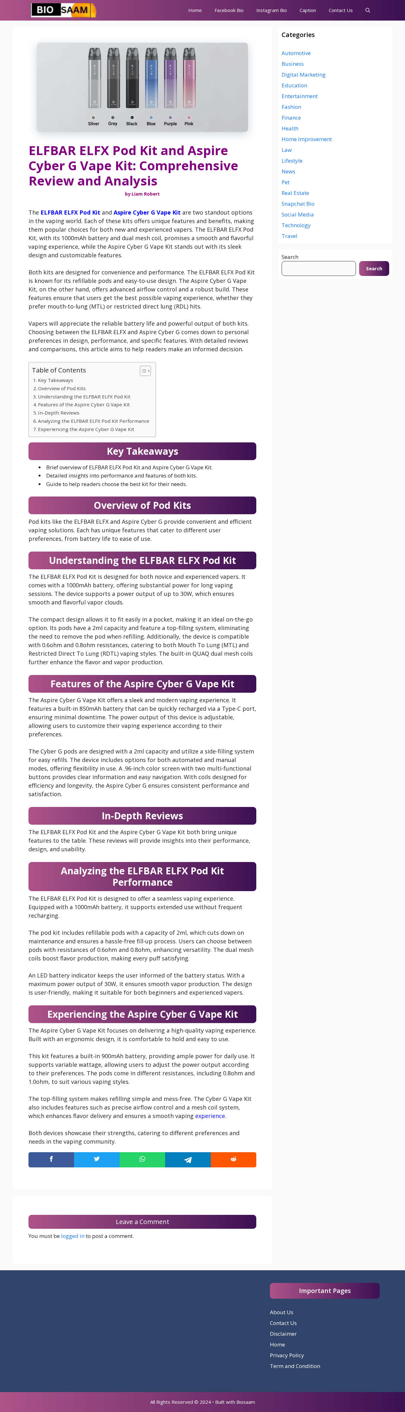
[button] (368, 10)
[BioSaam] (64, 10)
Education (294, 85)
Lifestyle (292, 160)
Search (290, 256)
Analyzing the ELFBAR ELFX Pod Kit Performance (93, 421)
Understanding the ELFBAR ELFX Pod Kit (84, 396)
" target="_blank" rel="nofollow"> (142, 1159)
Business (293, 63)
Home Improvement (307, 139)
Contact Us (341, 10)
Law (287, 149)
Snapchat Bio (298, 203)
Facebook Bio (229, 10)
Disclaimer (283, 1333)
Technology (296, 225)
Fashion (291, 106)
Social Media (298, 214)
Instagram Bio (271, 10)
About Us (281, 1312)
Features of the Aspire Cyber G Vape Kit (84, 404)
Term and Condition (295, 1366)
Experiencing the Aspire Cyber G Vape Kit (86, 429)
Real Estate (295, 193)
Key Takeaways (55, 380)
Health (290, 128)
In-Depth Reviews (58, 412)
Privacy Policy (287, 1355)
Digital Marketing (304, 74)
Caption (308, 10)
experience (210, 1116)
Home (195, 10)
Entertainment (300, 96)
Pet (286, 182)
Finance (291, 117)
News (288, 171)
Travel (289, 236)
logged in (72, 1236)
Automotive (296, 53)
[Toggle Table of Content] (142, 370)
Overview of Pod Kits (62, 388)
